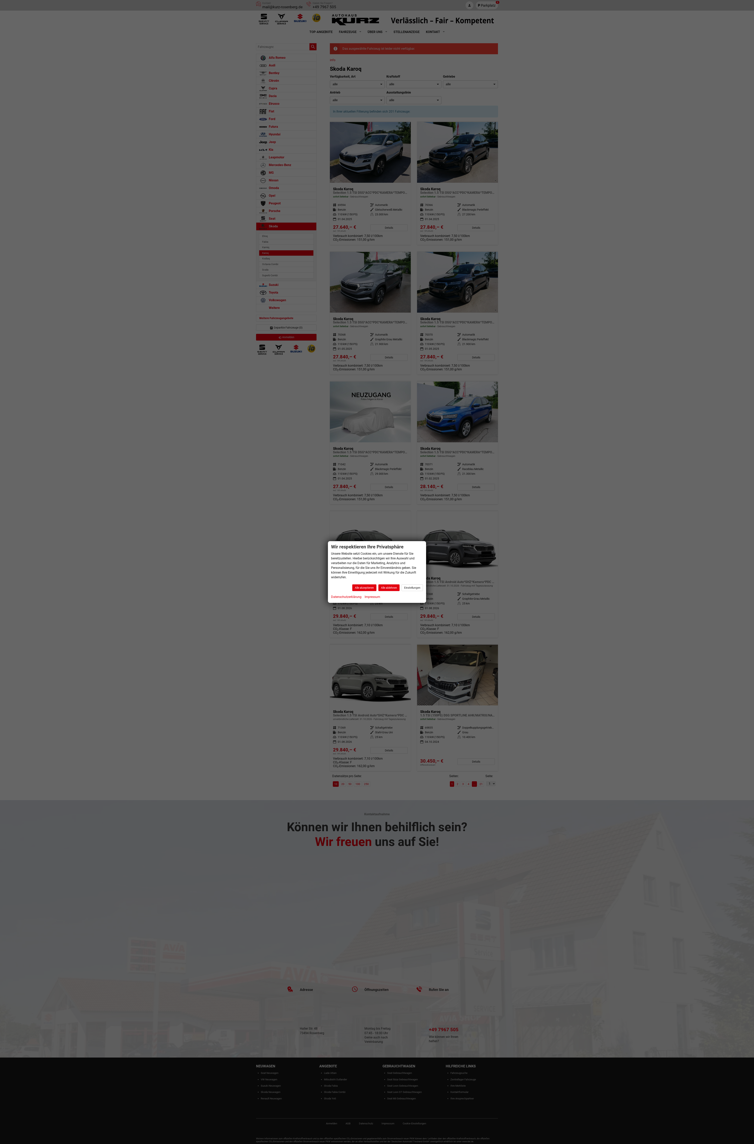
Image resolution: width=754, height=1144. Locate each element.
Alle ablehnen (389, 587)
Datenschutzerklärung (346, 597)
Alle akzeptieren (364, 587)
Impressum (372, 597)
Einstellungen (412, 587)
